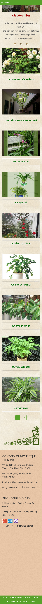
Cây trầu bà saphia (21, 326)
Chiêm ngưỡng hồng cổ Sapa (21, 79)
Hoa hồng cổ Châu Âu (21, 244)
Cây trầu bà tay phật (21, 285)
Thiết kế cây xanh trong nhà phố (21, 120)
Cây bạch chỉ (21, 203)
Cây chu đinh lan (21, 162)
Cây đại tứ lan (21, 408)
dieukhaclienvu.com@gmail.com (23, 482)
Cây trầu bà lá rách (21, 367)
